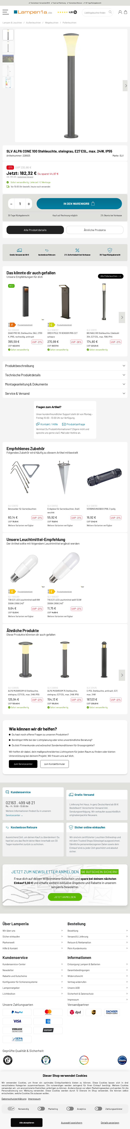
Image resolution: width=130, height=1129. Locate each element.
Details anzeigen (110, 1122)
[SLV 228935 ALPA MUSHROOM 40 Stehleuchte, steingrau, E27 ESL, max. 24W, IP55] (25, 659)
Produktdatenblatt (25, 325)
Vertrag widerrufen (77, 981)
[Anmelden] (120, 12)
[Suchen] (111, 12)
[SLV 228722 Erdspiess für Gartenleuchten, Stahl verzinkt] (65, 477)
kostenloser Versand (25, 177)
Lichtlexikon (9, 993)
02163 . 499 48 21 (20, 802)
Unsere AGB (74, 987)
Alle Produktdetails (35, 229)
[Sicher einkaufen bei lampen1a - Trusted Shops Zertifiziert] (8, 1061)
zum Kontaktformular (54, 764)
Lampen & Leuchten (12, 22)
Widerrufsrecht (75, 976)
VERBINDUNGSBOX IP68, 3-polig (101, 509)
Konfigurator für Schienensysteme (20, 981)
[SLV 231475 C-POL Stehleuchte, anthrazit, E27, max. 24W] (104, 659)
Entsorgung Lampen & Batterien (84, 964)
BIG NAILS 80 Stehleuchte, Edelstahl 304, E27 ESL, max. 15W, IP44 (103, 335)
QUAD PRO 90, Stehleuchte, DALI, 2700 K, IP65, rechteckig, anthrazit (25, 335)
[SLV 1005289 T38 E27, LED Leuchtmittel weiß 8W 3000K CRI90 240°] (25, 568)
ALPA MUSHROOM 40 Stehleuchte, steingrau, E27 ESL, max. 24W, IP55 (23, 693)
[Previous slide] (16, 85)
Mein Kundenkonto (77, 948)
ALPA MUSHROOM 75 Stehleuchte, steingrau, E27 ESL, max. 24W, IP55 (63, 693)
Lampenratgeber (11, 987)
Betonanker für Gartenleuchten (22, 509)
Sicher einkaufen (11, 936)
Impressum (73, 999)
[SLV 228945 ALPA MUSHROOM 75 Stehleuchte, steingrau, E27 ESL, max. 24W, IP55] (65, 659)
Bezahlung (73, 930)
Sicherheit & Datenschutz (81, 993)
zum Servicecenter (23, 764)
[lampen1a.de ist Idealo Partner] (122, 1061)
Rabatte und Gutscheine (15, 976)
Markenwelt (8, 942)
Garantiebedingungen (79, 970)
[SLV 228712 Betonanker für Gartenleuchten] (25, 477)
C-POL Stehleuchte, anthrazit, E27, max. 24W (102, 693)
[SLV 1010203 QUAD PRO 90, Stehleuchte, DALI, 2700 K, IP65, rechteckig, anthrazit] (25, 301)
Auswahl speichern (71, 1122)
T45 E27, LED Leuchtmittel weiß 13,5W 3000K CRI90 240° (64, 601)
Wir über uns (9, 930)
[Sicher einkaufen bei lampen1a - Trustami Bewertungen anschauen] (46, 1061)
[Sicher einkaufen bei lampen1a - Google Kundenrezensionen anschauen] (84, 1061)
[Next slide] (126, 85)
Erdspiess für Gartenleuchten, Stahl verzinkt (63, 511)
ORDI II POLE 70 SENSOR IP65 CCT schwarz (62, 335)
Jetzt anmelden (65, 896)
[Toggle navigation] (6, 12)
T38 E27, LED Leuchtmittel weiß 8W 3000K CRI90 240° (24, 601)
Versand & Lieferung (78, 936)
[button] (8, 34)
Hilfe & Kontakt (10, 948)
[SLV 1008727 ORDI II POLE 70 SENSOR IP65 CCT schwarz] (65, 301)
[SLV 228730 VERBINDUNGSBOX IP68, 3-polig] (104, 477)
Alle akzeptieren (26, 1122)
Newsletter (8, 970)
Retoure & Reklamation (79, 942)
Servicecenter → (14, 815)
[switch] (11, 1109)
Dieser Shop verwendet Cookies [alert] (65, 1075)
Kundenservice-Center (14, 964)
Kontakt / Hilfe (49, 424)
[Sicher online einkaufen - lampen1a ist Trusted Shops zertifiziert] (67, 11)
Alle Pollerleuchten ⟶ (111, 276)
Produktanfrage (75, 424)
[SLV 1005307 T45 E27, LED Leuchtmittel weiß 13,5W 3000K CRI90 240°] (65, 568)
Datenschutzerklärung (14, 1098)
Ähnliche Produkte (95, 229)
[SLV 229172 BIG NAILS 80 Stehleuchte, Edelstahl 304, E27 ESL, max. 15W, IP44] (104, 301)
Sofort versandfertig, (30, 182)
